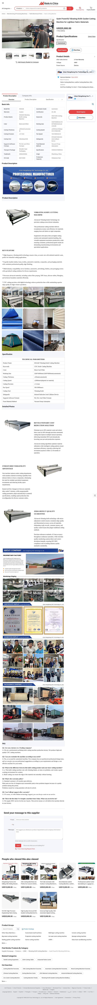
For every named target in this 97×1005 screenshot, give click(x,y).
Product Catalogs (28, 929)
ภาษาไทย (90, 992)
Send (18, 845)
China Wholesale (46, 988)
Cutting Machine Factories (11, 969)
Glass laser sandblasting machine (82, 940)
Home (3, 13)
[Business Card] (93, 104)
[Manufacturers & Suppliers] (48, 3)
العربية (69, 992)
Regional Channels (76, 988)
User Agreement (59, 997)
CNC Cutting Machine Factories (32, 969)
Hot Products (7, 988)
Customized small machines (33, 933)
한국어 (74, 992)
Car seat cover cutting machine (57, 936)
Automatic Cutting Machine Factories (56, 969)
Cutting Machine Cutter (29, 973)
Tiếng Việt (45, 993)
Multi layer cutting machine (56, 933)
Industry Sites (66, 988)
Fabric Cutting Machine (50, 13)
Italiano (50, 992)
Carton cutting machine (32, 940)
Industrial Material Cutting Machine (71, 973)
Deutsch (56, 992)
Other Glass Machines (8, 933)
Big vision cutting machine (9, 936)
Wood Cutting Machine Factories (80, 969)
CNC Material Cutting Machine (48, 973)
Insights (52, 989)
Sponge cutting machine (79, 936)
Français (34, 992)
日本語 (80, 992)
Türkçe (39, 993)
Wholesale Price (57, 988)
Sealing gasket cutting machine (11, 940)
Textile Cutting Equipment (10, 959)
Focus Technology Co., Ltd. (36, 997)
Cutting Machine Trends (31, 978)
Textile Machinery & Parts (35, 13)
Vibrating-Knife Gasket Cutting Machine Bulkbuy (55, 978)
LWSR (50, 940)
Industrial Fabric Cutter (44, 959)
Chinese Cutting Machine (10, 973)
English (15, 992)
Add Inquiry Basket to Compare (28, 62)
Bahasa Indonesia (54, 993)
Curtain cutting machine (79, 933)
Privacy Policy (76, 997)
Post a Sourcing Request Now (25, 849)
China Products (17, 988)
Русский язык (42, 992)
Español (21, 992)
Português (28, 992)
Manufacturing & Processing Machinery (17, 13)
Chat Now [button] (77, 50)
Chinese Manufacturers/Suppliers (31, 988)
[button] (58, 99)
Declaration (68, 997)
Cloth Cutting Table (28, 959)
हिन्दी (85, 992)
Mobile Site (45, 989)
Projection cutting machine (33, 936)
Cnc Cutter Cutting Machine (11, 978)
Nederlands (63, 992)
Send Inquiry (62, 50)
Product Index (87, 988)
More (3, 981)
